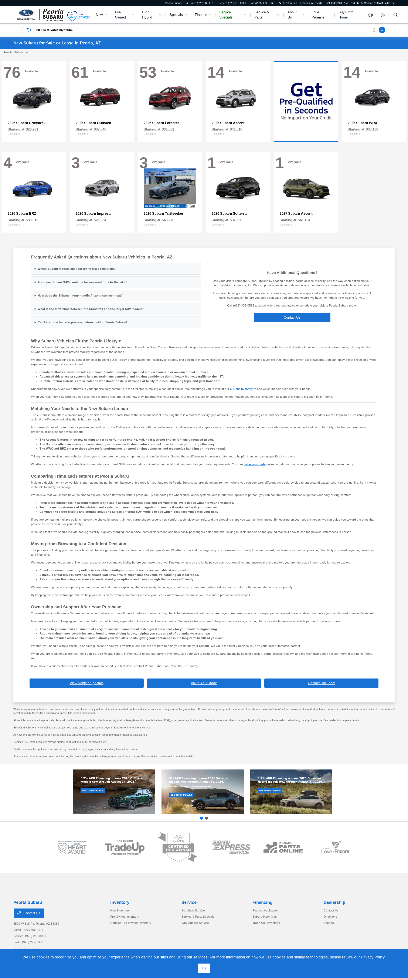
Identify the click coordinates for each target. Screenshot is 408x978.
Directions (330, 916)
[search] (396, 15)
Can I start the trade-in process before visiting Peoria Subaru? (83, 322)
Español (329, 922)
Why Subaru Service (195, 922)
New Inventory (120, 910)
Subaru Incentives (264, 916)
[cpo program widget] (177, 847)
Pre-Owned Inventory (124, 916)
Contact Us (292, 317)
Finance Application (265, 910)
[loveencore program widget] (336, 847)
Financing (262, 902)
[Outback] (114, 791)
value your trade (255, 464)
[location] (280, 3)
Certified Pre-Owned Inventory (130, 922)
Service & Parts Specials (197, 916)
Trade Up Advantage (266, 922)
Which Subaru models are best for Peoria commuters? (77, 268)
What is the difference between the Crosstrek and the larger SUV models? (91, 309)
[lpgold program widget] (72, 847)
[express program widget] (230, 847)
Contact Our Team (321, 683)
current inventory (241, 388)
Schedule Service (193, 910)
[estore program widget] (283, 847)
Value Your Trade (204, 683)
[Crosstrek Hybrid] (291, 791)
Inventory (119, 902)
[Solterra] (203, 791)
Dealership (334, 902)
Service (189, 902)
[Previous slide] (201, 818)
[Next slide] (206, 818)
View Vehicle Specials (86, 683)
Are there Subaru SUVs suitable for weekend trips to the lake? (82, 282)
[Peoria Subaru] (40, 14)
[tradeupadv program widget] (124, 847)
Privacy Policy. (373, 957)
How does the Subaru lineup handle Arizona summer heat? (80, 295)
